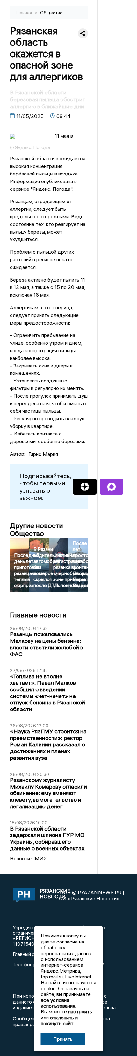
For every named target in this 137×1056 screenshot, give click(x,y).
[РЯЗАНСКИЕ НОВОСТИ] (23, 895)
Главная (24, 13)
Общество (51, 13)
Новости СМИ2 (28, 858)
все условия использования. (58, 1003)
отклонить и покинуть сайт (59, 1020)
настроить (80, 1011)
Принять (63, 1039)
